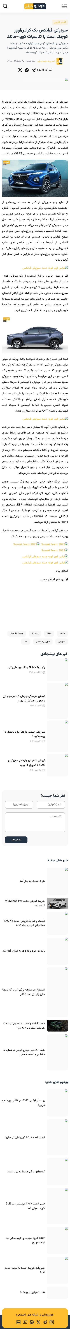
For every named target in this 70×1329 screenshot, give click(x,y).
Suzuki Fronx (16, 633)
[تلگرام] (34, 70)
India (62, 633)
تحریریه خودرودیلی (46, 61)
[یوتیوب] (24, 1321)
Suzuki (35, 633)
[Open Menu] (64, 6)
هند (25, 641)
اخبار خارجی (60, 22)
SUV (49, 633)
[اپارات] (30, 1321)
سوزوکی (61, 641)
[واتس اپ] (27, 70)
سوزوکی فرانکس (43, 641)
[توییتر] (20, 70)
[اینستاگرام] (50, 1321)
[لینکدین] (18, 1321)
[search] (5, 6)
